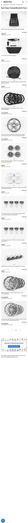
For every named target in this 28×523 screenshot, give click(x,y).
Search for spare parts (14, 346)
